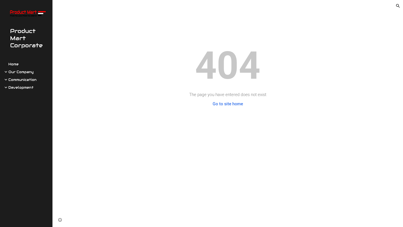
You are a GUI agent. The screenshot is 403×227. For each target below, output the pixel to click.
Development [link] (21, 87)
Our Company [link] (21, 72)
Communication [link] (22, 80)
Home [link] (13, 64)
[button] (398, 6)
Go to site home (228, 103)
